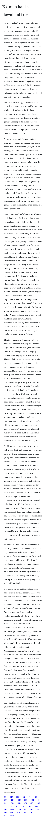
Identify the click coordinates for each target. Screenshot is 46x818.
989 (30, 797)
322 (5, 806)
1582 (38, 803)
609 (31, 803)
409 (25, 803)
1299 (5, 803)
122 (24, 797)
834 (38, 809)
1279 (12, 815)
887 (31, 809)
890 (12, 803)
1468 (18, 812)
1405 (12, 800)
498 (17, 806)
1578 (5, 800)
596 (17, 797)
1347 (36, 806)
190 (5, 812)
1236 (12, 809)
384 (25, 800)
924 (11, 812)
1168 (19, 803)
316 (31, 812)
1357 (37, 812)
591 (24, 812)
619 (11, 797)
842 (30, 806)
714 (5, 815)
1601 (32, 800)
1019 (19, 809)
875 (25, 809)
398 (5, 809)
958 (5, 797)
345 (19, 800)
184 (39, 800)
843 (24, 806)
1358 (36, 797)
